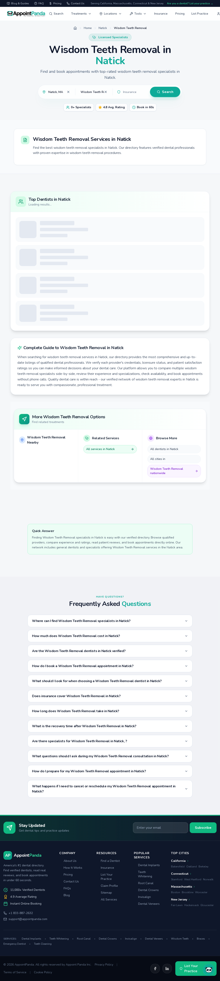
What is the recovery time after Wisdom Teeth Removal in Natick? (84, 726)
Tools (138, 14)
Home (88, 28)
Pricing (180, 14)
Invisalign (144, 897)
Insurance (161, 14)
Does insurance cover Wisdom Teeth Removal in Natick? (76, 696)
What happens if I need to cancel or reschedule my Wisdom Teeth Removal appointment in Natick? (104, 789)
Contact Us (71, 881)
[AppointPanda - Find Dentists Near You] (26, 14)
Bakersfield (178, 866)
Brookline (187, 892)
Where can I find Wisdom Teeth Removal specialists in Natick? (81, 621)
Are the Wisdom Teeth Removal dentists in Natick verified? (78, 651)
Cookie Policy (43, 972)
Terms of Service (14, 972)
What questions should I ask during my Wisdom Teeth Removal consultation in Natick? (100, 756)
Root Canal (145, 883)
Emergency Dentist (17, 944)
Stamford (176, 879)
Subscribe (203, 827)
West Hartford (192, 879)
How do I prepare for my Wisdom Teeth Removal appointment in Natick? (89, 771)
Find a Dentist (110, 861)
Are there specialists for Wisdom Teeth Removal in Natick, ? (79, 741)
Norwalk (208, 879)
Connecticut (179, 874)
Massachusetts (181, 887)
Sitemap (106, 893)
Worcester (201, 892)
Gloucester (207, 905)
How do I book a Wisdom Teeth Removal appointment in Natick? (82, 666)
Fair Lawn (177, 905)
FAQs (67, 888)
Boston (175, 892)
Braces (203, 938)
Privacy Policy (104, 965)
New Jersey (179, 899)
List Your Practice (107, 877)
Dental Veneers (149, 904)
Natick (103, 28)
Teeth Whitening (145, 874)
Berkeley (203, 866)
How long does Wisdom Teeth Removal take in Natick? (75, 711)
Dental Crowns (148, 890)
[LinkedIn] (167, 968)
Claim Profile (109, 886)
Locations (110, 14)
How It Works (73, 868)
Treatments (79, 14)
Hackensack (191, 905)
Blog (67, 895)
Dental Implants (149, 865)
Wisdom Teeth (182, 938)
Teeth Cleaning (43, 944)
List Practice (199, 14)
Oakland (191, 866)
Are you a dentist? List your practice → (190, 3)
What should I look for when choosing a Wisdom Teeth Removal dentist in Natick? (97, 681)
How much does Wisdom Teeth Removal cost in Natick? (76, 636)
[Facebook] (155, 968)
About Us (70, 861)
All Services (109, 899)
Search (58, 14)
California (178, 861)
